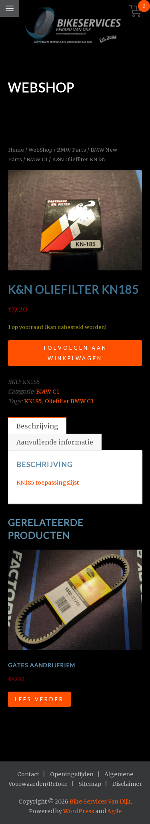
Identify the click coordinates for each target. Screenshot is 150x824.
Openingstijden (72, 774)
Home (16, 149)
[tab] (37, 425)
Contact (28, 774)
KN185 (33, 401)
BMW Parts (71, 149)
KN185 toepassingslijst (47, 482)
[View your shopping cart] (135, 11)
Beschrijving (37, 426)
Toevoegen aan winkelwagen (75, 353)
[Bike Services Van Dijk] (75, 26)
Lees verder (39, 699)
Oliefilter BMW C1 (69, 401)
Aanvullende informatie (54, 442)
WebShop (40, 149)
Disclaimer (127, 783)
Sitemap (89, 783)
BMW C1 (37, 159)
